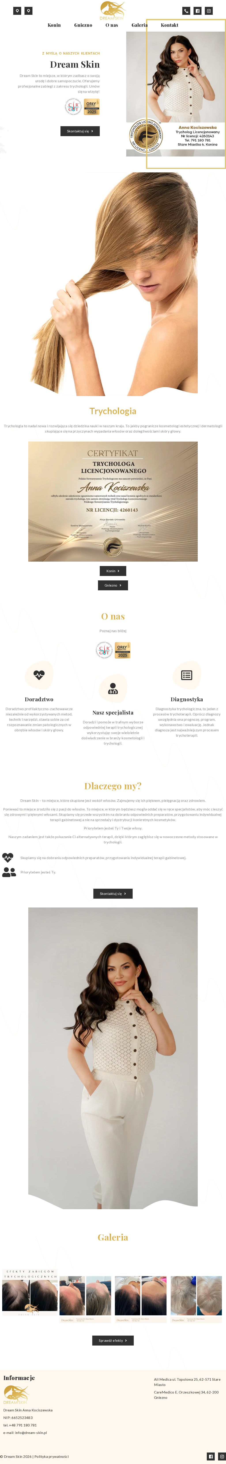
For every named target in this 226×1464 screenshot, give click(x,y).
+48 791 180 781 (23, 1425)
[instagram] (209, 11)
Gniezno (83, 25)
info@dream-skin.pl (31, 1432)
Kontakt (169, 25)
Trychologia (112, 411)
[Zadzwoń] (186, 11)
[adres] (17, 11)
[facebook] (197, 11)
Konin (54, 25)
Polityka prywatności (51, 1456)
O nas (111, 25)
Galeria (140, 25)
